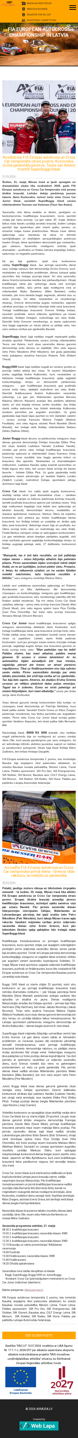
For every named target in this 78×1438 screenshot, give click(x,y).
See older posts (38, 1335)
